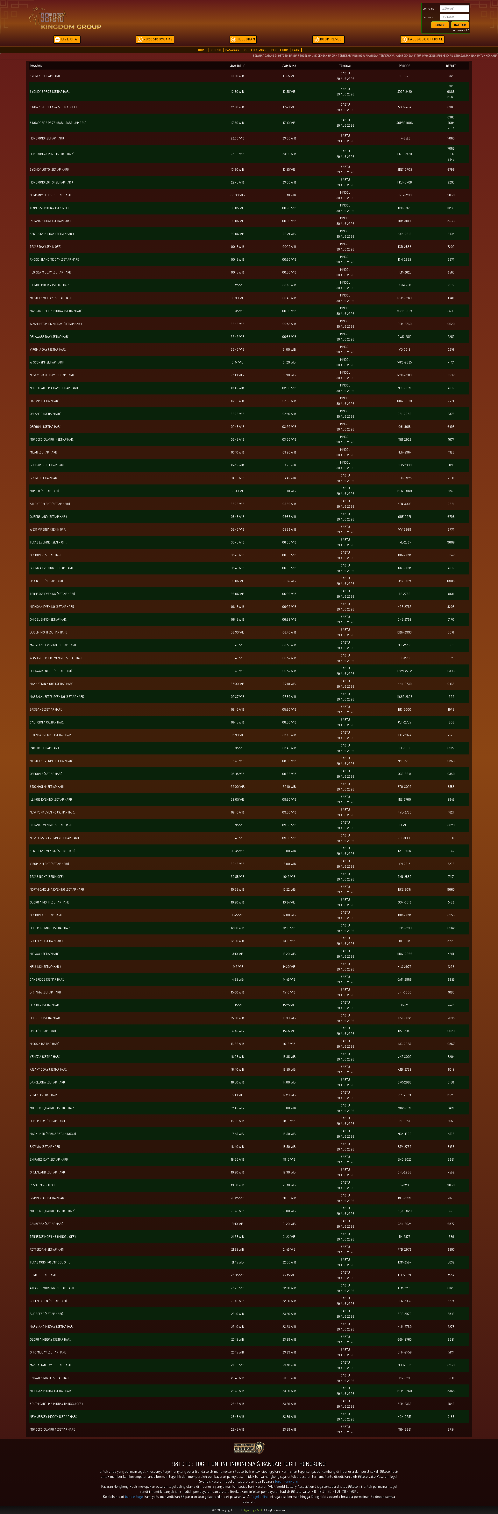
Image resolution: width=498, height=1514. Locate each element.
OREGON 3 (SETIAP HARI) (46, 774)
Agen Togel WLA (253, 1510)
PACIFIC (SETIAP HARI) (44, 748)
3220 (451, 864)
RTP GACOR (279, 50)
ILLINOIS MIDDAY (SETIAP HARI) (50, 285)
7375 (451, 414)
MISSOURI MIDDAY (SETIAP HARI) (51, 298)
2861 (451, 1159)
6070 (451, 825)
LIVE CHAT (69, 39)
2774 (451, 529)
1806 (451, 722)
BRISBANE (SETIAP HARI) (46, 709)
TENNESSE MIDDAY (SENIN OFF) (50, 208)
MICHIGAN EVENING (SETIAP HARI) (52, 607)
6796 (451, 169)
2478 (451, 1005)
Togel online (260, 1496)
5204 (451, 1057)
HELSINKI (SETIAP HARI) (45, 967)
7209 (451, 247)
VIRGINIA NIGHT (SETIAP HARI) (49, 864)
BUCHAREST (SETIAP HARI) (47, 465)
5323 (451, 76)
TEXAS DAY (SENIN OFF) (45, 247)
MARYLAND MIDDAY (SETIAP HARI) (52, 1327)
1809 (451, 645)
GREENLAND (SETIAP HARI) (47, 1172)
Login (440, 24)
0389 (451, 774)
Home (202, 50)
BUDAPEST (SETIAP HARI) (46, 1314)
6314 (451, 1069)
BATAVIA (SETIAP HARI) (45, 1147)
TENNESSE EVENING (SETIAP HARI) (52, 594)
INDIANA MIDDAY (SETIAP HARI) (50, 221)
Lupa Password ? (459, 30)
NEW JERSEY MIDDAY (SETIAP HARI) (53, 1417)
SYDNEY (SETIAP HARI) (45, 76)
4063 (451, 992)
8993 (451, 1249)
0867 (451, 1044)
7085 (451, 138)
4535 (451, 1134)
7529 (451, 735)
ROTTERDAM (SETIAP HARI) (47, 1249)
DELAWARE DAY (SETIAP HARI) (50, 337)
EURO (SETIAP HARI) (43, 1275)
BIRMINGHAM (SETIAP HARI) (48, 1198)
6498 (451, 427)
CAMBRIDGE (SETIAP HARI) (47, 979)
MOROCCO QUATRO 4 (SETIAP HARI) (52, 1429)
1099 (451, 697)
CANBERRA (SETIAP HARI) (46, 1224)
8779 (451, 941)
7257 (451, 337)
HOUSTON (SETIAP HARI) (46, 1018)
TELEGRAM (245, 39)
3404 (451, 234)
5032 (451, 1262)
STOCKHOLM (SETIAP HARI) (47, 787)
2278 (451, 1327)
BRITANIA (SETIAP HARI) (45, 992)
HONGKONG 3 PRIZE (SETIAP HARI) (52, 154)
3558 (451, 787)
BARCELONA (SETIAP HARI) (47, 1082)
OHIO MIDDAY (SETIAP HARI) (48, 1352)
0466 (451, 684)
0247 (451, 851)
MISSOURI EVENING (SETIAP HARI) (52, 761)
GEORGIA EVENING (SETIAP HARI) (51, 568)
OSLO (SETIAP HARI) (43, 1031)
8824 (451, 1301)
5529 (451, 1211)
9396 (451, 671)
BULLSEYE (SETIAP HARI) (46, 941)
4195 (451, 285)
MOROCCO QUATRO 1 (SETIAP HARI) (52, 439)
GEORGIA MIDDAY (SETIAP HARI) (51, 1339)
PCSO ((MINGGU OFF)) (44, 1185)
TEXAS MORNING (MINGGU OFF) (50, 1262)
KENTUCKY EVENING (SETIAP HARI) (52, 851)
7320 (451, 1198)
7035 (451, 1018)
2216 (451, 349)
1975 (451, 709)
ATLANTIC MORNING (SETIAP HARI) (52, 1288)
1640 (451, 298)
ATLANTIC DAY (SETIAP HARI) (49, 1069)
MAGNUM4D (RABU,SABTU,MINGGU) (53, 1134)
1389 (451, 1237)
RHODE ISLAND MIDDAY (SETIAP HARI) (54, 259)
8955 (451, 979)
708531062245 (451, 153)
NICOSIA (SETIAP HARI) (45, 1044)
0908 (451, 581)
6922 (451, 748)
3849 (451, 491)
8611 (451, 594)
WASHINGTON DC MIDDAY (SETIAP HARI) (56, 324)
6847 (451, 555)
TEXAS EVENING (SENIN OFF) (49, 542)
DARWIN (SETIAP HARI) (45, 401)
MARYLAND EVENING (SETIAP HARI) (53, 645)
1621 (451, 812)
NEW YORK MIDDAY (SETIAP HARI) (52, 375)
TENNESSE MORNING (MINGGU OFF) (53, 1237)
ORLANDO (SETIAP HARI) (46, 414)
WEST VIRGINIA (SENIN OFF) (48, 529)
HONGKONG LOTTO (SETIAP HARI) (51, 182)
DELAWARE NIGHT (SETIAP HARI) (51, 671)
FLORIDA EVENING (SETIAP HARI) (51, 735)
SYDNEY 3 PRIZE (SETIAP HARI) (50, 92)
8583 (451, 272)
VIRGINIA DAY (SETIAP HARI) (48, 349)
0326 (451, 1288)
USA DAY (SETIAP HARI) (45, 1005)
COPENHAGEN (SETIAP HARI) (48, 1301)
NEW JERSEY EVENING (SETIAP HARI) (54, 838)
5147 (451, 1352)
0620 (451, 324)
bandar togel (134, 1496)
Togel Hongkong (286, 1481)
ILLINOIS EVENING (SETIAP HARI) (51, 799)
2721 (451, 401)
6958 (451, 915)
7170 (451, 619)
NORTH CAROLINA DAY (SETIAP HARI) (54, 388)
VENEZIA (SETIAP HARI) (45, 1057)
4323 (451, 452)
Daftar (460, 24)
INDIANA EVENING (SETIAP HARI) (51, 825)
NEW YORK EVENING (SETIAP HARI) (52, 812)
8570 (451, 1095)
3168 (451, 1082)
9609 (451, 542)
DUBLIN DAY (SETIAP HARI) (47, 1121)
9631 (451, 504)
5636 (451, 465)
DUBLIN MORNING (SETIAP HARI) (51, 928)
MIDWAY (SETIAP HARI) (45, 954)
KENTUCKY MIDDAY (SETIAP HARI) (52, 234)
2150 (451, 478)
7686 (451, 195)
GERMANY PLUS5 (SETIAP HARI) (50, 195)
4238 (451, 967)
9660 (451, 889)
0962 (451, 928)
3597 (451, 375)
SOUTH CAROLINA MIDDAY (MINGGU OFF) (56, 1404)
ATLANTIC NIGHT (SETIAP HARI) (50, 504)
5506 (451, 311)
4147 (451, 362)
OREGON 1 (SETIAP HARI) (45, 427)
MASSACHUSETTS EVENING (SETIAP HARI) (57, 697)
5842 (451, 1314)
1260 (451, 1378)
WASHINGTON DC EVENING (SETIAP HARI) (56, 658)
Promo (216, 50)
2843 (451, 799)
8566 (451, 221)
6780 (451, 1365)
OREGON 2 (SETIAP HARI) (46, 555)
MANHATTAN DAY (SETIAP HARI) (50, 1365)
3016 (451, 632)
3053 (451, 1121)
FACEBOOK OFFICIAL (425, 39)
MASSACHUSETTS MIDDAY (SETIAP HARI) (56, 311)
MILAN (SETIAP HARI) (43, 452)
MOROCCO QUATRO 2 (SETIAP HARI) (52, 1108)
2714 (451, 1275)
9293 (451, 182)
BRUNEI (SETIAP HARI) (44, 478)
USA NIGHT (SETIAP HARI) (46, 581)
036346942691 (451, 122)
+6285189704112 (158, 39)
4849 (451, 1404)
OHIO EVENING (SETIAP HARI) (49, 619)
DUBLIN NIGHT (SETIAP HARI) (48, 632)
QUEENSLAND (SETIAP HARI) (48, 517)
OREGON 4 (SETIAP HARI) (46, 915)
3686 (451, 1185)
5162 (451, 902)
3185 (451, 1417)
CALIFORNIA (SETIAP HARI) (47, 722)
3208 (451, 607)
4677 (451, 439)
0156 (451, 838)
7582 (451, 1172)
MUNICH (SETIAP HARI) (44, 491)
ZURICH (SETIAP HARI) (44, 1095)
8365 (451, 1391)
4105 (451, 388)
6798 (451, 517)
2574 (451, 259)
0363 (451, 107)
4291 (451, 954)
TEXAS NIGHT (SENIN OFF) (47, 877)
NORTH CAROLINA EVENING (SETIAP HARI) (57, 889)
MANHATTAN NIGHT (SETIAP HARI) (52, 684)
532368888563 (451, 91)
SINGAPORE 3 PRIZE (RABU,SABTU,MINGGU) (58, 123)
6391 (451, 1339)
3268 (451, 208)
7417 (451, 877)
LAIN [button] (295, 50)
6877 (451, 1224)
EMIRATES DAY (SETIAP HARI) (49, 1159)
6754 (451, 1429)
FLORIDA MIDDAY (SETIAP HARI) (50, 272)
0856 (451, 761)
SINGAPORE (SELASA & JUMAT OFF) (53, 107)
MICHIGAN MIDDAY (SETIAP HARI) (51, 1391)
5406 (451, 1147)
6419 (451, 1108)
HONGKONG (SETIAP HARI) (47, 138)
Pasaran (232, 50)
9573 (451, 658)
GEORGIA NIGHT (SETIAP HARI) (49, 902)
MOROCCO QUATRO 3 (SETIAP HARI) (52, 1211)
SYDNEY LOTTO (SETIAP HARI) (49, 169)
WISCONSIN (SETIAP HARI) (47, 362)
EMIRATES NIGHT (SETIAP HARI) (50, 1378)
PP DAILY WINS (255, 50)
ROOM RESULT (331, 39)
